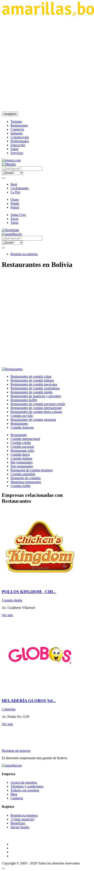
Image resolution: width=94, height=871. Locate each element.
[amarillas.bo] (12, 765)
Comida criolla (20, 443)
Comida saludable (22, 474)
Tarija (14, 222)
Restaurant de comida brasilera (31, 470)
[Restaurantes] (12, 369)
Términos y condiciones (27, 786)
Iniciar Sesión (19, 827)
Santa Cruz (18, 215)
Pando (14, 203)
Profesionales (19, 141)
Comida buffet (20, 486)
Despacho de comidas (25, 478)
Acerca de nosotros (23, 782)
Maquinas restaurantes (25, 482)
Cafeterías (9, 709)
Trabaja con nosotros (24, 790)
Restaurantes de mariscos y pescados (35, 396)
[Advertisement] (47, 64)
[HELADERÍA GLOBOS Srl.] (40, 692)
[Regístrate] (47, 230)
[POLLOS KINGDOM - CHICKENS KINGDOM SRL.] (40, 583)
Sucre (14, 219)
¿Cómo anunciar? (22, 819)
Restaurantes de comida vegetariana (35, 388)
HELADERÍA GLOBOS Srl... (29, 700)
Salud (14, 149)
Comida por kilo (21, 416)
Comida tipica (20, 454)
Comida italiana (21, 458)
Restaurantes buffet (23, 400)
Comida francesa (22, 427)
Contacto (16, 798)
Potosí (14, 207)
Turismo (16, 121)
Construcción (19, 137)
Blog (13, 794)
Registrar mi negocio (16, 750)
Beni (13, 184)
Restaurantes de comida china (30, 376)
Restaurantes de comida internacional (36, 408)
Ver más (7, 615)
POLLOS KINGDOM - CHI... (29, 591)
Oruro (14, 199)
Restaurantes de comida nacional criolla (37, 404)
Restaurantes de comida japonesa (33, 419)
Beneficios (17, 823)
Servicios (16, 153)
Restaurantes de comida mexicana (33, 384)
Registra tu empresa (24, 254)
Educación (17, 145)
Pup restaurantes (21, 466)
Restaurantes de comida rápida (31, 392)
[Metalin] (9, 164)
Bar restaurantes (21, 462)
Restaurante (18, 435)
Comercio (17, 129)
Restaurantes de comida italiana (32, 380)
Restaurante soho (22, 450)
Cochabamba (19, 188)
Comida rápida (12, 600)
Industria (16, 133)
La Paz (15, 192)
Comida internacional (25, 439)
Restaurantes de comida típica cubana (36, 412)
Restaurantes (19, 125)
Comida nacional (22, 446)
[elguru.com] (11, 160)
